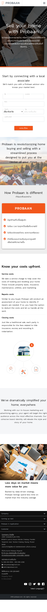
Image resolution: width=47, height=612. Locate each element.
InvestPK (5, 574)
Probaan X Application (10, 524)
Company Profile (8, 534)
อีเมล (5, 102)
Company (4, 513)
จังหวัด (6, 109)
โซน (26, 109)
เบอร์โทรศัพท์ (8, 117)
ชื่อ (5, 94)
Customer (4, 529)
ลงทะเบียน (23, 128)
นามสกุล (27, 94)
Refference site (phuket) (10, 571)
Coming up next (7, 518)
